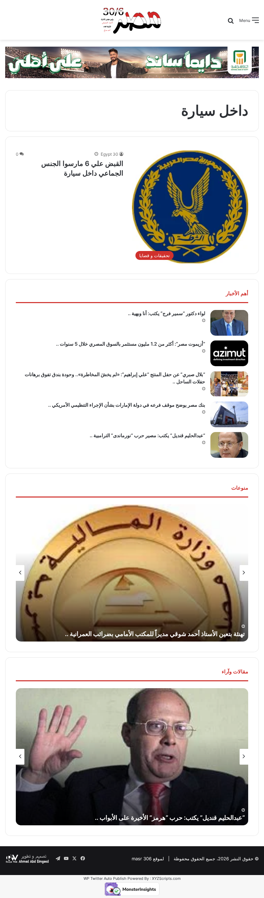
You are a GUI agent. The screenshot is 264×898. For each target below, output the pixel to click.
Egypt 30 (109, 154)
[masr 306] (132, 20)
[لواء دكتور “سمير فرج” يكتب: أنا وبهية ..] (229, 323)
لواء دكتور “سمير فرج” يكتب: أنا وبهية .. (166, 313)
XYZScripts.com (166, 878)
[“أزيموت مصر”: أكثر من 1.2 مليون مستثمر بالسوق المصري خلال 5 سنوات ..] (229, 353)
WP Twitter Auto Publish (105, 878)
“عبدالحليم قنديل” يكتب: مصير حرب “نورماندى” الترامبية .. (147, 435)
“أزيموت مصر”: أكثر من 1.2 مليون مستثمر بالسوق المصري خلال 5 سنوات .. (130, 344)
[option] (132, 573)
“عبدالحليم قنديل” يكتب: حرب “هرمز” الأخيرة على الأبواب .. (170, 817)
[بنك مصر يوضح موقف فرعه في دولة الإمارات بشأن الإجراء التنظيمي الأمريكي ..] (229, 414)
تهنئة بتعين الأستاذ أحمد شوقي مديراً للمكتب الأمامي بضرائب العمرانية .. (155, 633)
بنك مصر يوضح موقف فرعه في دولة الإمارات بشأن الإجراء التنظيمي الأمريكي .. (126, 405)
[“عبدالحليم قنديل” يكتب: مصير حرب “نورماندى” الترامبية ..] (229, 445)
